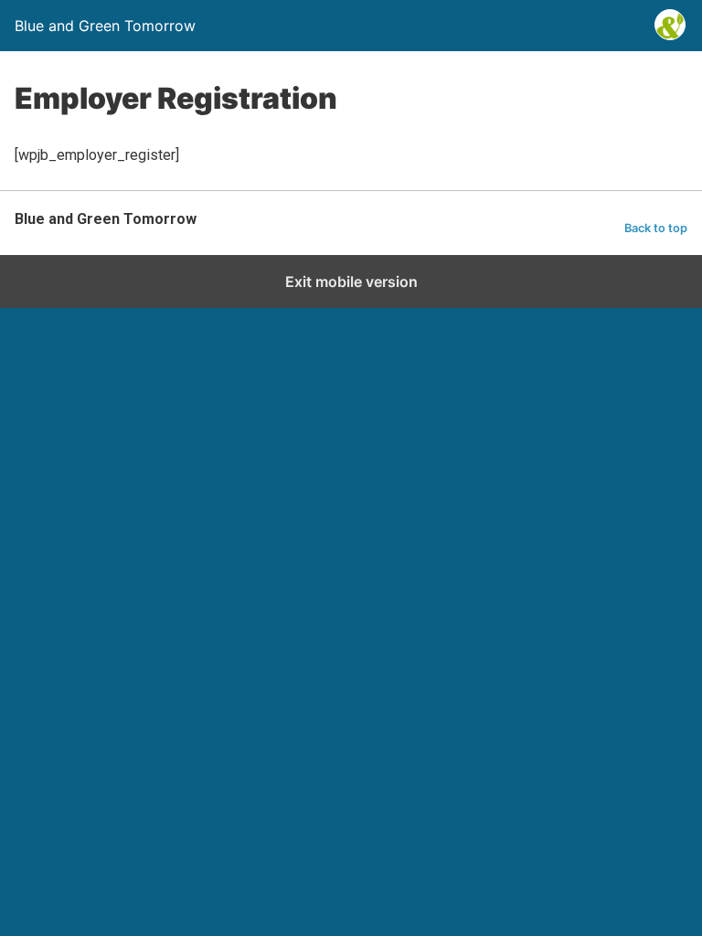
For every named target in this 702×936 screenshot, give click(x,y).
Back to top (655, 228)
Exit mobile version (351, 281)
